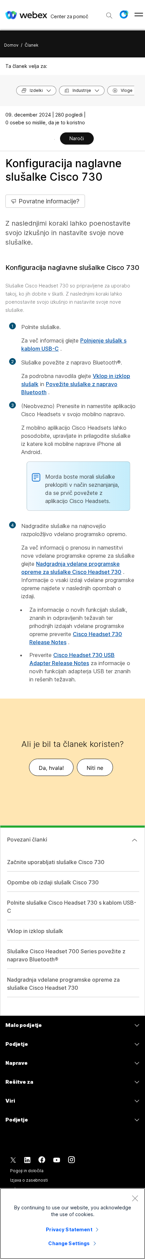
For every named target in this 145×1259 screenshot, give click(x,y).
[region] (72, 1223)
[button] (124, 14)
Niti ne (95, 767)
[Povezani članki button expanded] (134, 840)
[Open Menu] (139, 14)
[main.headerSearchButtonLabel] (109, 13)
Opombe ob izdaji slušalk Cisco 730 (53, 882)
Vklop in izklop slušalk (35, 931)
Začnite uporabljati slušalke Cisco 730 (56, 862)
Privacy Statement (69, 1229)
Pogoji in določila (27, 1170)
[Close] (135, 1198)
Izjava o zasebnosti (29, 1180)
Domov (11, 45)
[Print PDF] (54, 139)
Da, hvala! (51, 767)
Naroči (76, 138)
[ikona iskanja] (109, 15)
